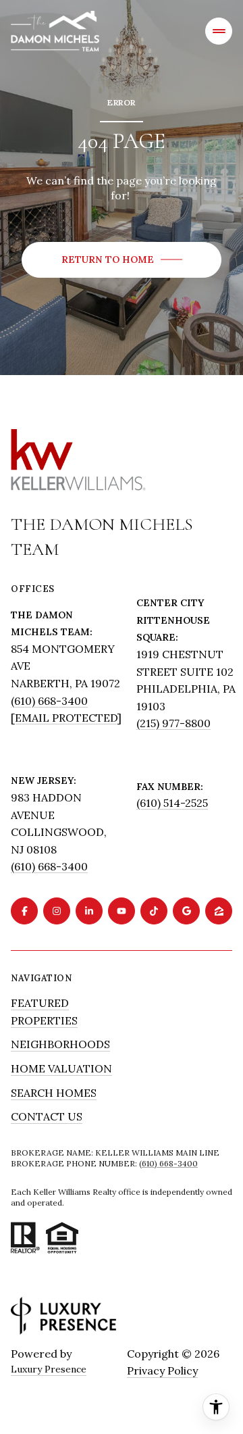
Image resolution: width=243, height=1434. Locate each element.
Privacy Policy (162, 1370)
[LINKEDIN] (89, 910)
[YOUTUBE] (121, 910)
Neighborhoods (60, 1044)
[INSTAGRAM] (56, 910)
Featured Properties (44, 1011)
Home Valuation (61, 1068)
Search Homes (54, 1092)
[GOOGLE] (186, 910)
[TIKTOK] (153, 910)
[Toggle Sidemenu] (218, 31)
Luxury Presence (48, 1369)
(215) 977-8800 (173, 723)
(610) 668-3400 (49, 701)
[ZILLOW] (218, 910)
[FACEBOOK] (24, 910)
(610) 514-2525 (172, 803)
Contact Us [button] (46, 1116)
